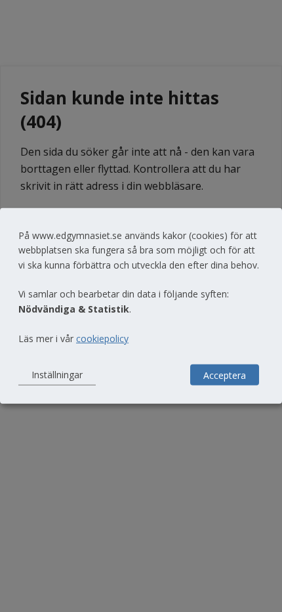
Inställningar (57, 374)
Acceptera (224, 374)
